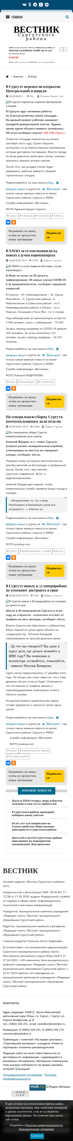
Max (51, 182)
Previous (61, 49)
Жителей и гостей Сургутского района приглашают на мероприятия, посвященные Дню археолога (37, 841)
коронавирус (27, 382)
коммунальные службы (36, 551)
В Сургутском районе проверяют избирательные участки (33, 813)
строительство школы (36, 750)
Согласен (37, 1136)
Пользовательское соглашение (22, 1074)
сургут (13, 215)
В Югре (13, 52)
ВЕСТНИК (36, 30)
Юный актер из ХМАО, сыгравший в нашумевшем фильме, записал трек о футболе (32, 59)
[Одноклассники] (13, 222)
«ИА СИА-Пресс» (54, 132)
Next (65, 49)
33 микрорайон (19, 756)
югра (12, 382)
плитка (58, 215)
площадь (27, 215)
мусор (59, 551)
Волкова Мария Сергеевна (54, 96)
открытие (43, 215)
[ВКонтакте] (8, 222)
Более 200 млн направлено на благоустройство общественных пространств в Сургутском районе (34, 826)
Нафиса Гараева (52, 261)
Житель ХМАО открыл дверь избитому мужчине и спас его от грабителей (37, 802)
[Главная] (7, 76)
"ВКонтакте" (53, 189)
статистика (47, 382)
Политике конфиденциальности (44, 1125)
